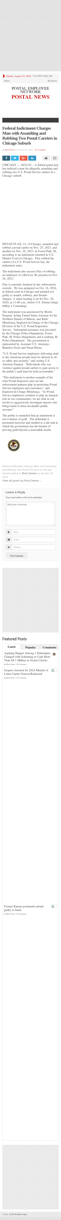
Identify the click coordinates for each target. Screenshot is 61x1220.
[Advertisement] (30, 35)
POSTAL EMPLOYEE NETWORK (30, 89)
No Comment (40, 149)
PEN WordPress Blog (18, 1214)
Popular (30, 647)
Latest (11, 646)
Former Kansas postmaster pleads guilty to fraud (24, 908)
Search (53, 81)
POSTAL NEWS (31, 96)
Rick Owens (10, 149)
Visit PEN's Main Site (42, 76)
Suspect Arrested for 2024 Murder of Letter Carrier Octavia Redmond (26, 672)
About (7, 81)
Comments (49, 647)
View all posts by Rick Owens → (22, 480)
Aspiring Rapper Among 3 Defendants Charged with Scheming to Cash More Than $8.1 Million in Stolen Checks (27, 656)
